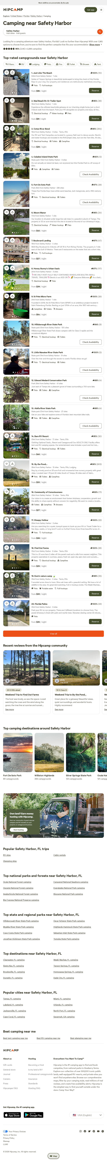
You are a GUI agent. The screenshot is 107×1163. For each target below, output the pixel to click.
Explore (6, 16)
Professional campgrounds (40, 1074)
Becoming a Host (36, 1064)
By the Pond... (79, 694)
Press (5, 1083)
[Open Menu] (101, 9)
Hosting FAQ (34, 1088)
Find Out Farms (31, 694)
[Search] (100, 31)
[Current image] (12, 93)
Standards (33, 1083)
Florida (26, 16)
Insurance (32, 1078)
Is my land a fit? (35, 1069)
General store (9, 1069)
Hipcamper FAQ (10, 1088)
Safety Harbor (36, 16)
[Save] (6, 72)
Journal (6, 1074)
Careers (6, 1078)
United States (16, 16)
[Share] (12, 72)
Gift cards (7, 1064)
